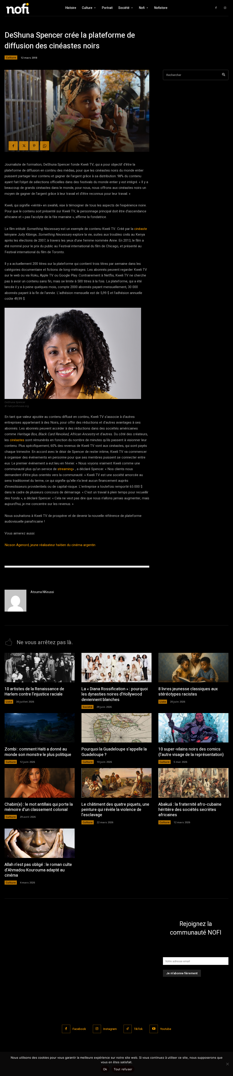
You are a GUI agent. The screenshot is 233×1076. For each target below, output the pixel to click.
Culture (11, 57)
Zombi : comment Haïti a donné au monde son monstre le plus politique (38, 752)
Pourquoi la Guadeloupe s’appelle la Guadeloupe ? (114, 752)
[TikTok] (128, 1029)
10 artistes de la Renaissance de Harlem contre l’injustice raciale (34, 691)
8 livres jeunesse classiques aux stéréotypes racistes (188, 691)
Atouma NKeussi (42, 592)
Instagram (110, 1029)
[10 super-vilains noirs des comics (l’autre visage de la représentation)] (193, 728)
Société (87, 707)
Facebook (79, 1029)
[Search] (223, 75)
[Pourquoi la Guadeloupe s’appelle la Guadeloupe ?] (116, 728)
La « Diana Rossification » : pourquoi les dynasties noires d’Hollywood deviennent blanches (114, 694)
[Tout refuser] (227, 1064)
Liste (9, 701)
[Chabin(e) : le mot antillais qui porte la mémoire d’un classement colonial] (40, 782)
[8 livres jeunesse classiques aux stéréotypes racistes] (193, 667)
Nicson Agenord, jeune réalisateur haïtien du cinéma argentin (50, 544)
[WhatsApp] (44, 145)
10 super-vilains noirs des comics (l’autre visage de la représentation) (191, 752)
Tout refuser (123, 1069)
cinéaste (140, 228)
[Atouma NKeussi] (15, 601)
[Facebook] (216, 8)
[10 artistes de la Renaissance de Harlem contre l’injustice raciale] (40, 667)
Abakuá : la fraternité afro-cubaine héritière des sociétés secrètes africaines (189, 809)
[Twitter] (23, 145)
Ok (105, 1069)
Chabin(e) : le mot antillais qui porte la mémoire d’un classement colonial (39, 807)
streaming (65, 469)
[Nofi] (25, 7)
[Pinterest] (34, 145)
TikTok (138, 1029)
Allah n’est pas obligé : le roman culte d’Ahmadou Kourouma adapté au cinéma (38, 870)
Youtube (165, 1029)
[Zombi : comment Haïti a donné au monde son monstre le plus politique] (40, 728)
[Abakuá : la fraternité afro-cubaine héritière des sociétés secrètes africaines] (193, 782)
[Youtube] (153, 1029)
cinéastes (17, 440)
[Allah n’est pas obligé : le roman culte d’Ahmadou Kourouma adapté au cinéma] (40, 843)
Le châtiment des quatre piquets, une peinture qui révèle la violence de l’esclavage (115, 809)
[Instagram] (225, 8)
